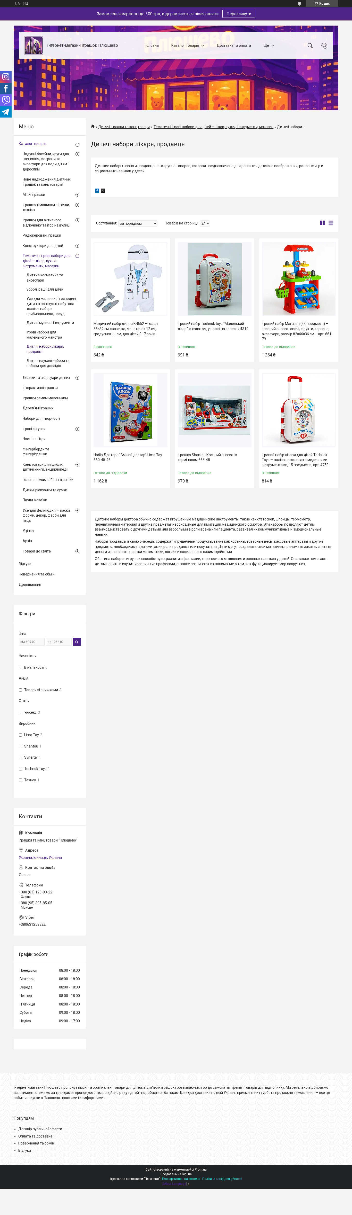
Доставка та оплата (234, 45)
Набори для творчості (41, 418)
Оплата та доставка (35, 1136)
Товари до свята (37, 551)
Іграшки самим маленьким (45, 398)
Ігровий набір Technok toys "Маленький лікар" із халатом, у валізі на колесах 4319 (213, 326)
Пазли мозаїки (35, 500)
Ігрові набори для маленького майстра (44, 334)
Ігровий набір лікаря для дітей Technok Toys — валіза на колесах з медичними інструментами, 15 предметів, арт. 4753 (295, 460)
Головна (152, 45)
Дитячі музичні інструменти (50, 323)
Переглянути (239, 13)
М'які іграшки (34, 194)
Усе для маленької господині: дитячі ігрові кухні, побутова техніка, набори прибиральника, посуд (52, 306)
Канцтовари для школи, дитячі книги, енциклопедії (45, 467)
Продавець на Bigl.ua (176, 1174)
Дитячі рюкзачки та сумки (45, 490)
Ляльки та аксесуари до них (46, 378)
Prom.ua (201, 1169)
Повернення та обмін (37, 574)
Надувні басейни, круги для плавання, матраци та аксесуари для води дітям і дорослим (46, 161)
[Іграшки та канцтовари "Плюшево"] (33, 45)
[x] (103, 191)
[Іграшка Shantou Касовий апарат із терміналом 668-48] (215, 410)
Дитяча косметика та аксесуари (45, 277)
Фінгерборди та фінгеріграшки (36, 451)
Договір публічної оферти (40, 1129)
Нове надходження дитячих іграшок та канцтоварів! (47, 181)
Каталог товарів (185, 45)
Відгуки (25, 564)
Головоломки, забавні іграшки (48, 480)
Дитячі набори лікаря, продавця (45, 349)
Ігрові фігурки (34, 429)
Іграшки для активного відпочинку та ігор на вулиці (46, 222)
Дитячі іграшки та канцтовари (124, 127)
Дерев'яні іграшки (38, 408)
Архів (27, 541)
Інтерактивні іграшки (40, 388)
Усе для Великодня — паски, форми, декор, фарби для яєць (47, 515)
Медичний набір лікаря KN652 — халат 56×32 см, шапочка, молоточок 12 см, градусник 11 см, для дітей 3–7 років (126, 329)
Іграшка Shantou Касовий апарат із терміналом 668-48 (207, 457)
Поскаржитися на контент (181, 1179)
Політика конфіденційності (222, 1179)
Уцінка (28, 531)
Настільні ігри (34, 439)
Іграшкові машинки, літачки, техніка (46, 207)
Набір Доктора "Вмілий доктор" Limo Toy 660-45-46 (128, 457)
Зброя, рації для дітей (45, 289)
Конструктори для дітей (43, 246)
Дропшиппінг (30, 584)
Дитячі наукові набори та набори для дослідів (48, 363)
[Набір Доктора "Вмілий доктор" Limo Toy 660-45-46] (130, 410)
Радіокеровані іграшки (42, 235)
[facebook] (97, 191)
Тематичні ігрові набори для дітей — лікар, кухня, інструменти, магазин (213, 127)
